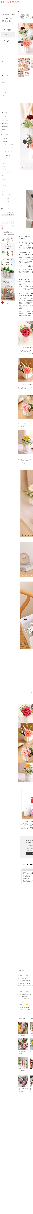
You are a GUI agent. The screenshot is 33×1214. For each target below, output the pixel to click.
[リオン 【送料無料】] (23, 1068)
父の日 (20, 19)
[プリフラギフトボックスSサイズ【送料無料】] (23, 1033)
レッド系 (27, 14)
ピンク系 (27, 15)
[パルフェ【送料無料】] (23, 1048)
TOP (18, 11)
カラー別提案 (21, 14)
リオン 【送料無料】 (22, 1070)
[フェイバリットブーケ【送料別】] (23, 1086)
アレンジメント (22, 12)
